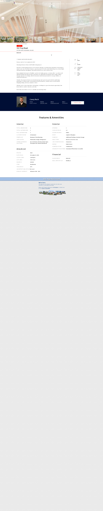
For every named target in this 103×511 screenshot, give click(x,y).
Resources (68, 3)
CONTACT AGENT (77, 102)
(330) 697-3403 (43, 103)
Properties (35, 3)
